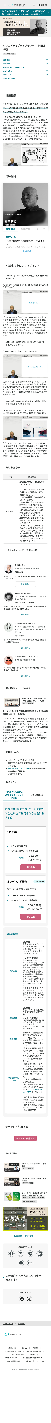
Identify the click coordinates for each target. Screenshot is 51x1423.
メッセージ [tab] (40, 229)
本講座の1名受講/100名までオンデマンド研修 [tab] (14, 794)
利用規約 (34, 1354)
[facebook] (11, 1253)
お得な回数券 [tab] (36, 794)
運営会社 (26, 1348)
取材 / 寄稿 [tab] (25, 229)
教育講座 (21, 1323)
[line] (30, 1253)
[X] (29, 1298)
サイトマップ (40, 1361)
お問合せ (30, 1361)
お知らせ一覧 (13, 1348)
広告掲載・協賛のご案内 (35, 1351)
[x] (21, 1253)
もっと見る (27, 251)
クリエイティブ (8, 1323)
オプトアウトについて (12, 1358)
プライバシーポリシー (19, 1354)
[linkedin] (40, 1253)
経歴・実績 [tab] (10, 229)
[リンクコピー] (30, 1263)
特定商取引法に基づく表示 (14, 1351)
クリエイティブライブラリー (19, 768)
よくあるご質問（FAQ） (15, 1361)
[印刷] (21, 1263)
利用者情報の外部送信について (33, 1358)
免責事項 (37, 1348)
